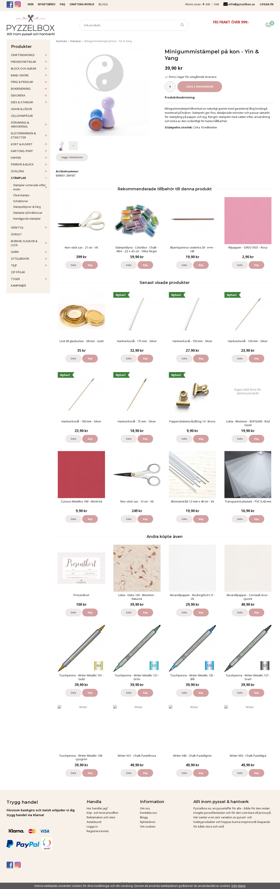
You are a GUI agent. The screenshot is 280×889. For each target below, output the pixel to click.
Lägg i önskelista (71, 157)
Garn (15, 252)
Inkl (208, 4)
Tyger (15, 279)
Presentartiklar (23, 62)
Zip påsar (18, 272)
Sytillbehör (20, 259)
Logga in (92, 826)
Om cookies (148, 826)
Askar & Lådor (21, 109)
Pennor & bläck (22, 164)
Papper (16, 158)
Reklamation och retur (101, 817)
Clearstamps (21, 195)
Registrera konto (98, 831)
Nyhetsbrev (148, 822)
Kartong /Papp (22, 151)
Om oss (145, 808)
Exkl (216, 4)
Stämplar (18, 178)
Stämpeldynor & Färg (27, 207)
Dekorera (18, 95)
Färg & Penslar (22, 82)
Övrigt (16, 234)
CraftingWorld (23, 55)
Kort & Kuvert (22, 144)
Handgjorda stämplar (27, 218)
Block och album (23, 68)
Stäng (241, 886)
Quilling (17, 171)
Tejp (14, 265)
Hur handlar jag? (97, 808)
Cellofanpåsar (22, 116)
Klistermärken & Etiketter (23, 135)
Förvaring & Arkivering (20, 125)
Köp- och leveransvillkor (103, 813)
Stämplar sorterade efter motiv (29, 187)
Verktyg (17, 227)
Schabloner (20, 201)
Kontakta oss (148, 813)
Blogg (103, 4)
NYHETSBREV (46, 4)
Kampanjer (18, 285)
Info (73, 265)
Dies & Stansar (22, 102)
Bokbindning (21, 89)
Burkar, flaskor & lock (24, 243)
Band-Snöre (20, 75)
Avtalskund (94, 822)
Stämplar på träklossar (27, 213)
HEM (30, 4)
